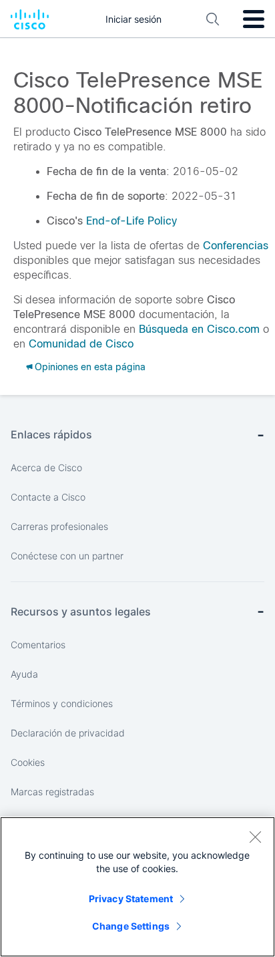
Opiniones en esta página (90, 367)
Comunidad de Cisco (81, 344)
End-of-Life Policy (131, 221)
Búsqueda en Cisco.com (199, 329)
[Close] (255, 836)
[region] (137, 887)
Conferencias (235, 245)
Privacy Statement (131, 898)
